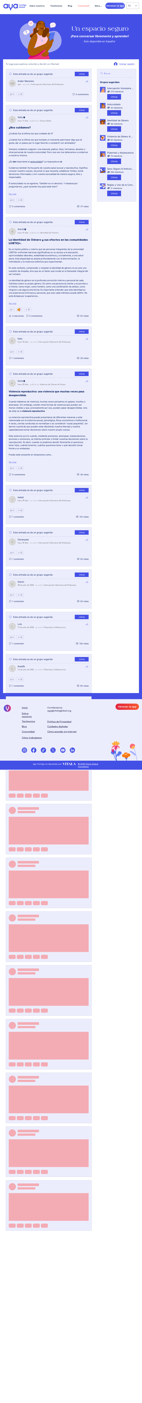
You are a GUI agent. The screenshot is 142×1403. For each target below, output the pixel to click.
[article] (49, 93)
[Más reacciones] (20, 94)
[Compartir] (87, 81)
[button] (116, 94)
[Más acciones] (87, 415)
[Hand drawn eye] (14, 7)
